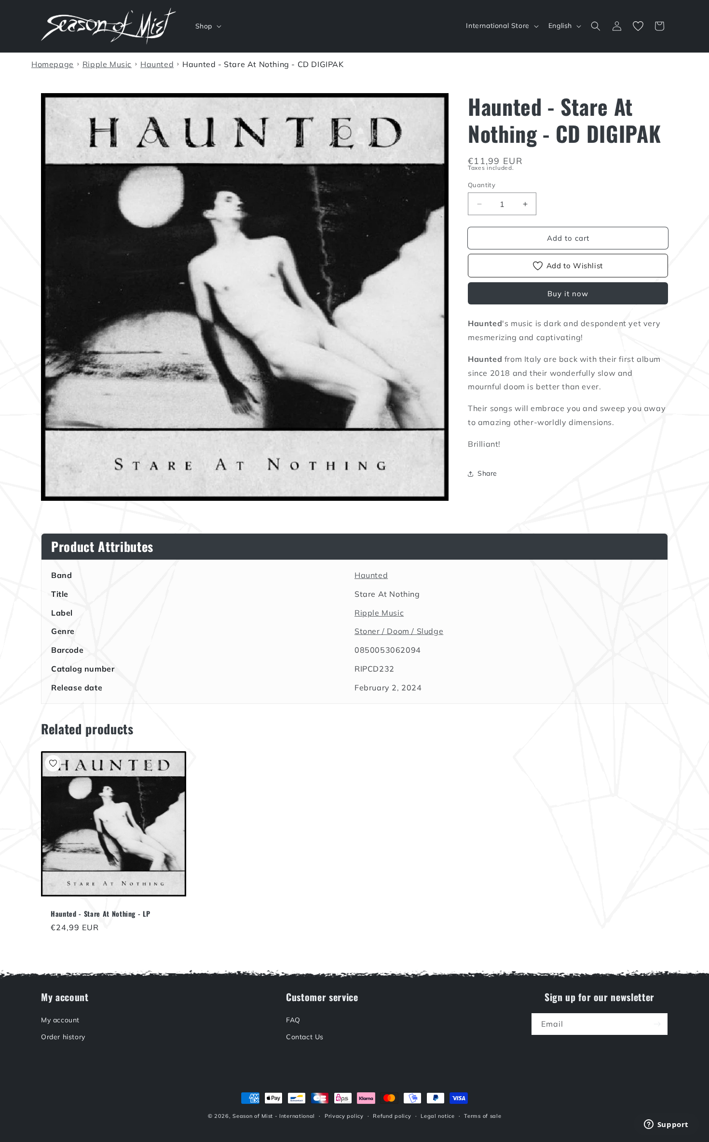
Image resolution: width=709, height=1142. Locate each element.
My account (60, 1020)
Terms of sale (482, 1116)
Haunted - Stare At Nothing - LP (100, 913)
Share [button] (487, 473)
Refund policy (392, 1116)
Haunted (371, 575)
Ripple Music (379, 613)
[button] (207, 26)
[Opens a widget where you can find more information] (666, 1125)
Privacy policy (344, 1116)
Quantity (481, 185)
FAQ (293, 1020)
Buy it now (567, 293)
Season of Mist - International (273, 1116)
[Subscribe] (657, 1024)
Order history (63, 1037)
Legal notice (437, 1116)
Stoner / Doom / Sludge (398, 631)
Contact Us (305, 1037)
